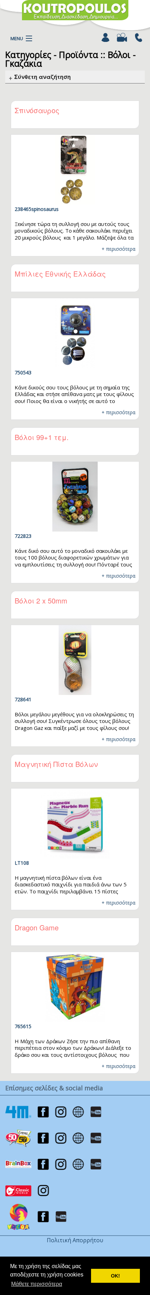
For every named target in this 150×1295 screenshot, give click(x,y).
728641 (23, 699)
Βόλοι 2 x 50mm (41, 600)
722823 (23, 536)
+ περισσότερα (118, 249)
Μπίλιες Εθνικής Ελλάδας (60, 274)
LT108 (22, 862)
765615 (23, 1026)
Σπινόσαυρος (37, 110)
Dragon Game (37, 927)
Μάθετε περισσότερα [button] (36, 1284)
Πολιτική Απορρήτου (75, 1240)
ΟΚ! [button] (115, 1276)
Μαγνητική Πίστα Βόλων (56, 764)
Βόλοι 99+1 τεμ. (42, 437)
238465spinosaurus (37, 209)
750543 (23, 372)
